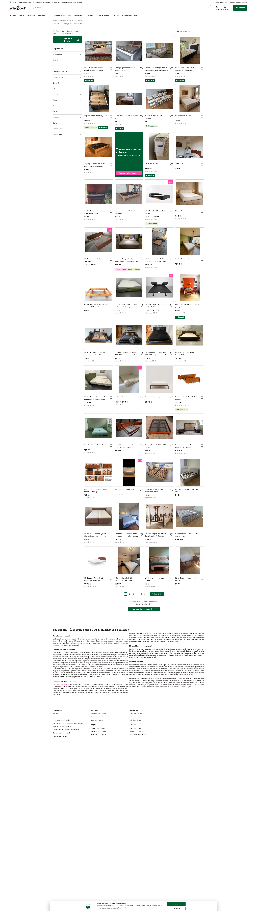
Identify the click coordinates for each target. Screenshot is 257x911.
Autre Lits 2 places (136, 717)
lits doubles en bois (62, 684)
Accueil (55, 21)
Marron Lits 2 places (136, 731)
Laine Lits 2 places (136, 714)
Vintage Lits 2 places (98, 728)
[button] (165, 2)
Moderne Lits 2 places (98, 731)
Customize (175, 908)
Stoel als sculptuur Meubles (62, 726)
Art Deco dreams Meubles (61, 720)
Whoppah (86, 643)
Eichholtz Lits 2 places (98, 717)
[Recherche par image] (208, 7)
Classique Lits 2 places (98, 734)
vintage (123, 643)
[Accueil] (18, 8)
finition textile (150, 633)
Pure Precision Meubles (60, 736)
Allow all (176, 904)
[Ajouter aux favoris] (111, 69)
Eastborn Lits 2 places (98, 714)
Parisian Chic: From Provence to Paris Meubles (68, 723)
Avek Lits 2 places (97, 720)
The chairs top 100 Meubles (62, 733)
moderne (56, 645)
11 (147, 594)
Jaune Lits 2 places (136, 728)
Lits (70, 21)
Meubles (63, 21)
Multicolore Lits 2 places (138, 734)
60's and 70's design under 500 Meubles (66, 730)
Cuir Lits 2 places (135, 720)
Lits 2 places (78, 21)
